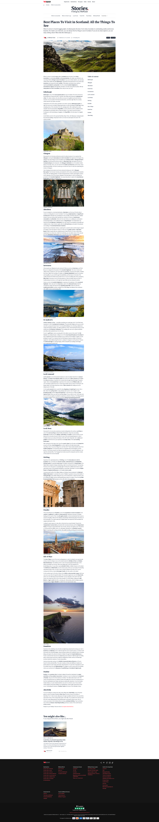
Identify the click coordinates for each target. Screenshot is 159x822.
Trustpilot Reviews (62, 773)
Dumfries (90, 109)
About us (60, 770)
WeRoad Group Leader (93, 767)
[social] (100, 762)
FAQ (103, 770)
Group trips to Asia (47, 770)
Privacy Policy (106, 780)
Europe (108, 37)
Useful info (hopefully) (108, 767)
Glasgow (90, 82)
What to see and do (55, 15)
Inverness (90, 88)
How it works (61, 768)
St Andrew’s (91, 91)
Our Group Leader (92, 768)
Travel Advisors (61, 795)
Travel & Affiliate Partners (64, 791)
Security (104, 783)
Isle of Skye (90, 106)
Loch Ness (90, 97)
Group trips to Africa (47, 772)
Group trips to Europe (48, 768)
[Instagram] (109, 762)
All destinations (46, 780)
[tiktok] (112, 762)
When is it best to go (66, 15)
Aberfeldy (90, 115)
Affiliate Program (62, 796)
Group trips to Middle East (49, 776)
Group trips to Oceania (48, 778)
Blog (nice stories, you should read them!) (79, 776)
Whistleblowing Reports (108, 786)
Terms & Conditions (107, 775)
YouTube (75, 772)
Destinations (46, 767)
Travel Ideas (88, 15)
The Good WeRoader (62, 772)
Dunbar (89, 112)
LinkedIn (45, 798)
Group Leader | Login (92, 772)
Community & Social (77, 767)
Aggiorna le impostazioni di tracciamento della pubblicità (79, 812)
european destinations (67, 706)
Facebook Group (76, 773)
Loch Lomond (91, 94)
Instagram (75, 768)
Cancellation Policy (107, 773)
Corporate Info (46, 791)
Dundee (89, 103)
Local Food (75, 15)
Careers (45, 793)
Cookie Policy (105, 781)
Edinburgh (90, 79)
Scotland (113, 37)
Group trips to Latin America (49, 775)
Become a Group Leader (93, 770)
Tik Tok (74, 770)
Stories (47, 5)
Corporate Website (47, 796)
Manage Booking (106, 772)
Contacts (105, 768)
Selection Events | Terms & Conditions (93, 774)
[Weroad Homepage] (52, 762)
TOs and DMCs (61, 793)
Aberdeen (90, 85)
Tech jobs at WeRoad (48, 795)
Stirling (89, 100)
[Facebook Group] (104, 762)
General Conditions (107, 776)
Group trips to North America (49, 773)
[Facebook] (106, 762)
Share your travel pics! (78, 778)
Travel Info (82, 15)
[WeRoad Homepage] (47, 2)
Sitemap (104, 788)
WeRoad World (96, 15)
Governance (105, 785)
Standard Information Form (108, 778)
